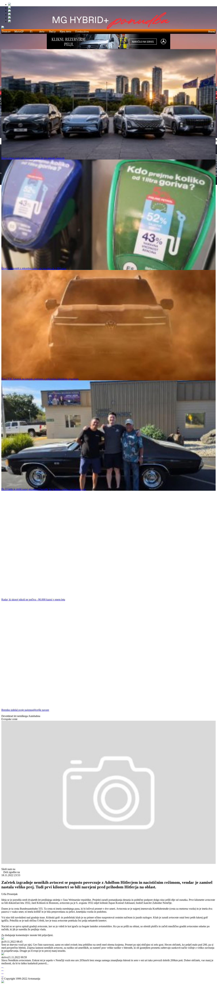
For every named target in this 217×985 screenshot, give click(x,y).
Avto (41, 31)
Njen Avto (65, 31)
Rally (52, 31)
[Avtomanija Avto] (9, 4)
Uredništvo (82, 31)
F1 (31, 31)
